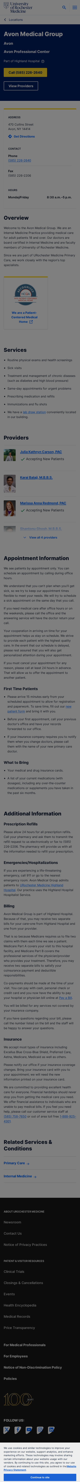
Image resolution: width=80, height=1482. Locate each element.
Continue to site (40, 1477)
